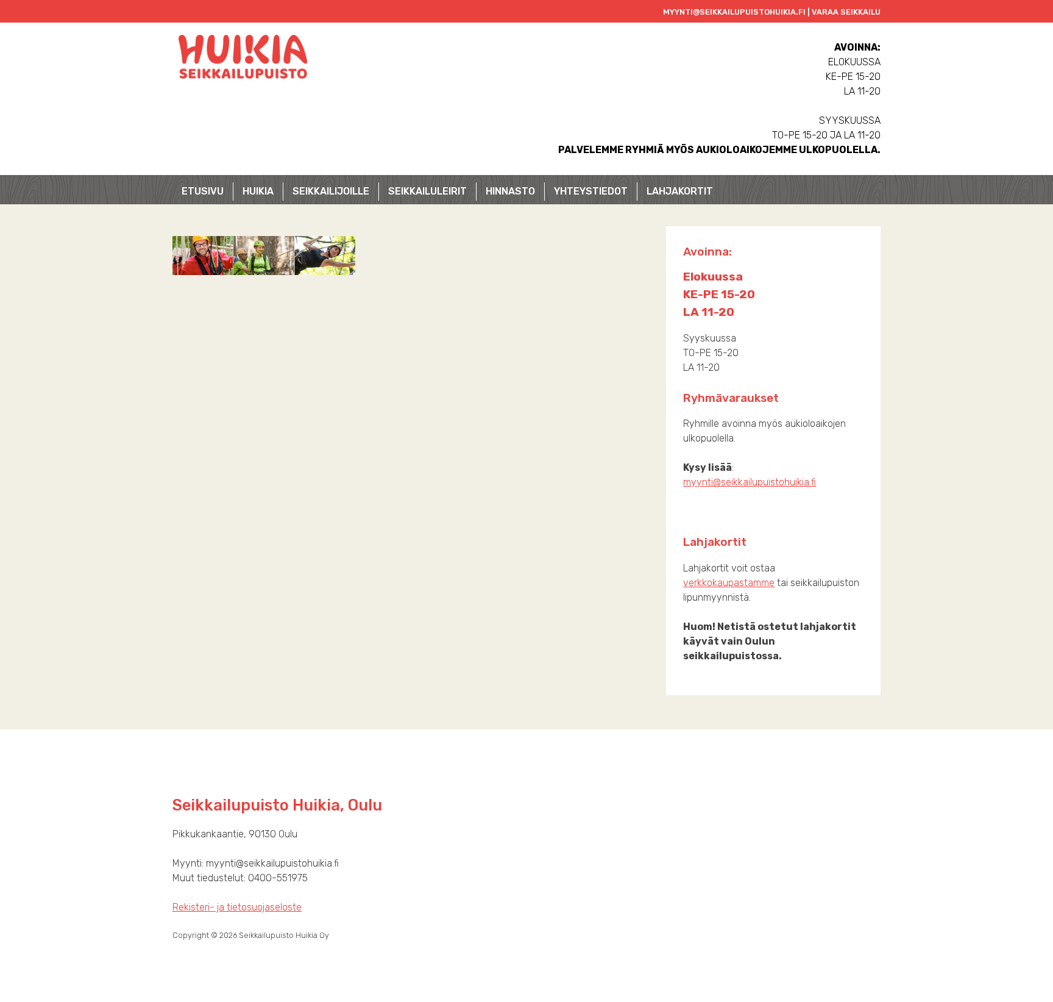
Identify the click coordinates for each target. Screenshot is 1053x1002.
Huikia (258, 191)
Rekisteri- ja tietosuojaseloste (237, 907)
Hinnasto (510, 191)
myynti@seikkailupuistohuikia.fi (749, 482)
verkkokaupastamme (729, 583)
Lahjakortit (680, 191)
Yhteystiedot (591, 191)
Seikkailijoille (330, 191)
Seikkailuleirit (427, 191)
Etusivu (203, 191)
